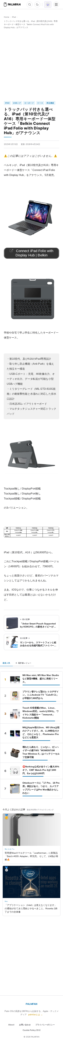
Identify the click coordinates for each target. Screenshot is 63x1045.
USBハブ (17, 103)
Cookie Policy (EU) (32, 1030)
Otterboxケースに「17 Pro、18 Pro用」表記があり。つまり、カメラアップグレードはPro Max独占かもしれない (41, 788)
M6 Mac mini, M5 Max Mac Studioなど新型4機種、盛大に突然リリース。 (40, 678)
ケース (40, 103)
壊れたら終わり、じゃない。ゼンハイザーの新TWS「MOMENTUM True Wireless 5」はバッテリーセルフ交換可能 (41, 752)
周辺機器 (50, 103)
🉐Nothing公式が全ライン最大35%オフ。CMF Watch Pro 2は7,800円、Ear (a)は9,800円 (40, 770)
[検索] (29, 4)
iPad (14, 17)
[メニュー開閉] (56, 4)
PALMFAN (31, 1003)
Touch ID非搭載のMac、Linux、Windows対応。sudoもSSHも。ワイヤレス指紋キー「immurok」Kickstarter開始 (40, 713)
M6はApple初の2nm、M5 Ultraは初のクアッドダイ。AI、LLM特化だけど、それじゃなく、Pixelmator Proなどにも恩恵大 (40, 732)
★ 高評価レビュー (23, 663)
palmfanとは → (35, 1014)
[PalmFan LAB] (47, 4)
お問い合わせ (25, 1024)
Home (6, 17)
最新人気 (6, 663)
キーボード (29, 103)
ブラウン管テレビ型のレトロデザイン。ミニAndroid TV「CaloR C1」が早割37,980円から (40, 695)
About (11, 1024)
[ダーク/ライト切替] (37, 4)
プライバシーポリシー (45, 1024)
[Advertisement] (31, 65)
